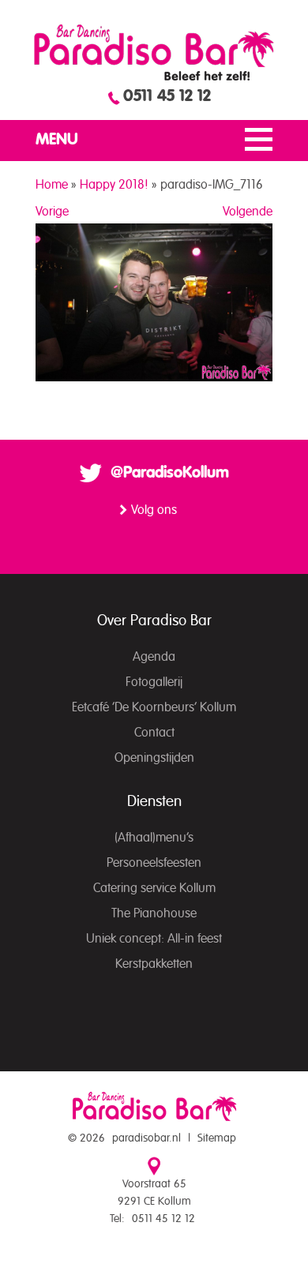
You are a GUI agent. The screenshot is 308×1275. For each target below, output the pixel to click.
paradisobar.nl (146, 1138)
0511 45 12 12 (167, 96)
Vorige (52, 211)
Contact (154, 732)
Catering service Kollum (154, 888)
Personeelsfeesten (154, 863)
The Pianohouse (154, 913)
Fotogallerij (154, 682)
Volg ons (154, 510)
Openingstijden (154, 758)
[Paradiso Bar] (154, 52)
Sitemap (216, 1138)
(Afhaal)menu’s (154, 837)
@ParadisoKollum (170, 473)
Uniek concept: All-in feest (154, 938)
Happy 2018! (114, 184)
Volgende (247, 211)
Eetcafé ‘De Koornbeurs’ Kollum (154, 707)
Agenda (154, 657)
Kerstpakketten (154, 964)
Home (52, 184)
